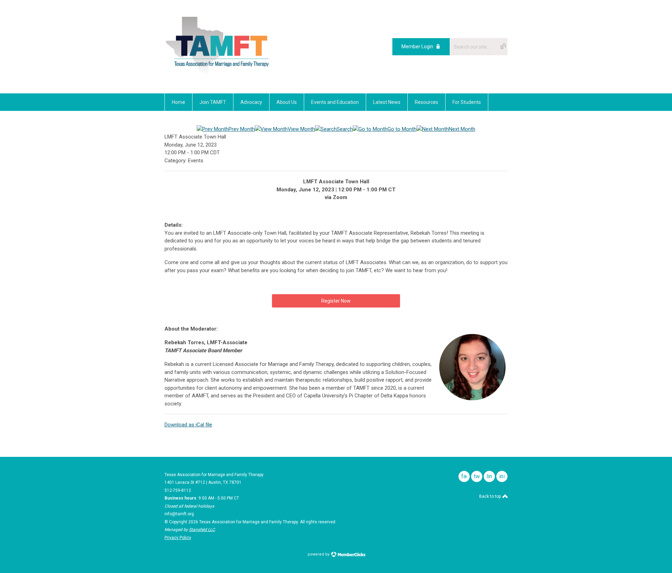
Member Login (417, 46)
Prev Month (242, 129)
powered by (319, 554)
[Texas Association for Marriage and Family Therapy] (218, 78)
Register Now (336, 301)
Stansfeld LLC (202, 529)
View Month (301, 129)
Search (345, 129)
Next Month (462, 129)
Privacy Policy (177, 537)
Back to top (490, 496)
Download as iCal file (188, 425)
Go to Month (401, 129)
